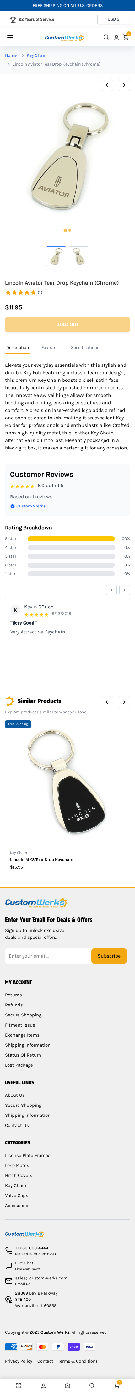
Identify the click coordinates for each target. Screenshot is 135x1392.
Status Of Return (23, 1055)
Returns (13, 995)
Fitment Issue (20, 1025)
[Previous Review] (111, 590)
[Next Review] (124, 590)
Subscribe (109, 956)
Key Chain (36, 55)
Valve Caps (16, 1195)
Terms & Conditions (78, 1361)
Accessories (18, 1205)
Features (49, 347)
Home (11, 55)
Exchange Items (22, 1035)
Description (17, 347)
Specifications (85, 347)
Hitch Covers (18, 1175)
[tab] (65, 230)
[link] (116, 37)
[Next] (124, 85)
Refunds (14, 1005)
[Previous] (107, 85)
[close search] (106, 37)
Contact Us (17, 1125)
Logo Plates (17, 1165)
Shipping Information (28, 1045)
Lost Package (19, 1065)
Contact (45, 1361)
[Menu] (16, 37)
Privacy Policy (18, 1361)
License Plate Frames (28, 1155)
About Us (15, 1095)
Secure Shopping (23, 1015)
